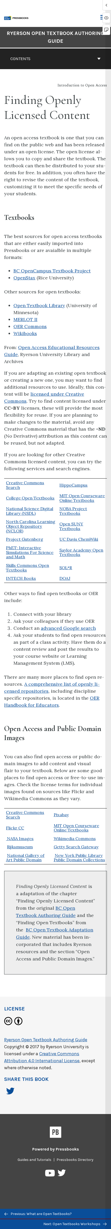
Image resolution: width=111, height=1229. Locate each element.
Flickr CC (15, 827)
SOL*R (65, 567)
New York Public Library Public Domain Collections (79, 858)
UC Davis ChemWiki (78, 539)
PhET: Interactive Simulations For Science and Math (29, 552)
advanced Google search (68, 628)
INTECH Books (21, 578)
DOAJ (64, 578)
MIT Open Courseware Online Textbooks (82, 498)
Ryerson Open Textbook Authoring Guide (55, 37)
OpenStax (24, 278)
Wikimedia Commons (75, 838)
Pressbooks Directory (75, 1160)
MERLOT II (25, 319)
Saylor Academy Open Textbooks (81, 552)
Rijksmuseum (20, 846)
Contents (20, 58)
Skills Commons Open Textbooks (27, 568)
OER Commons (30, 326)
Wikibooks (25, 333)
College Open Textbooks (30, 498)
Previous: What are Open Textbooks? (41, 1214)
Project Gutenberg (24, 539)
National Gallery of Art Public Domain (25, 858)
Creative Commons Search (25, 485)
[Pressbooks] (55, 1133)
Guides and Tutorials (34, 1160)
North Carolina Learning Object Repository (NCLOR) (30, 526)
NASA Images (20, 838)
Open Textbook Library (39, 305)
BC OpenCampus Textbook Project (52, 271)
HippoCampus (73, 485)
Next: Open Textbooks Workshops (72, 1224)
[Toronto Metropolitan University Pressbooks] (17, 17)
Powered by (55, 1149)
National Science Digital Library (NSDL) (29, 511)
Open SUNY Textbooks (71, 526)
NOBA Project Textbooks (73, 511)
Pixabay (61, 814)
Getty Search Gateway (76, 846)
